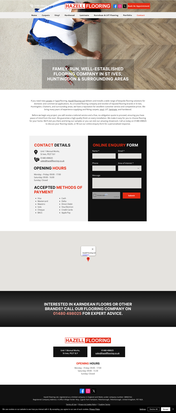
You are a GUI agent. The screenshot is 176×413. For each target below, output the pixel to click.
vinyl (102, 109)
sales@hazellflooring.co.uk (52, 161)
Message (96, 175)
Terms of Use (71, 404)
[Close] (173, 409)
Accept (165, 409)
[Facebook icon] (115, 6)
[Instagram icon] (120, 6)
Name (95, 151)
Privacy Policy (94, 409)
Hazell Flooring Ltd (76, 101)
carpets (48, 101)
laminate (113, 109)
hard (57, 101)
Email (120, 151)
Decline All (154, 409)
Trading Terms (104, 404)
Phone (95, 163)
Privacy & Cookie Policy (87, 404)
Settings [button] (143, 409)
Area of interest (125, 163)
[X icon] (124, 6)
